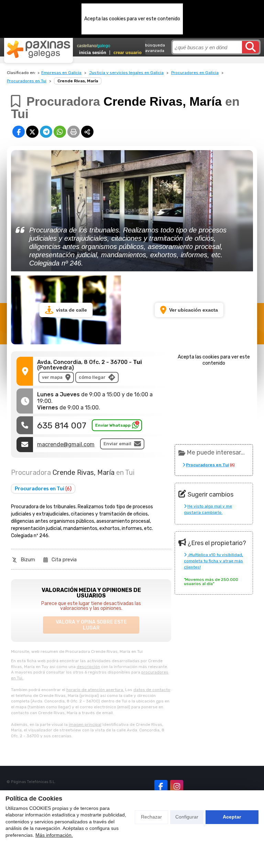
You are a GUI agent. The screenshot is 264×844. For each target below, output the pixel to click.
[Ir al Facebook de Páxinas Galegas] (160, 786)
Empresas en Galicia (61, 72)
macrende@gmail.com (66, 444)
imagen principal (85, 724)
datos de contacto (151, 689)
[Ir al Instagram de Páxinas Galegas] (176, 786)
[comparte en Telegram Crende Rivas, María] (46, 132)
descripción (88, 666)
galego (103, 45)
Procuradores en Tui (26, 81)
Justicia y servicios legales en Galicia (126, 72)
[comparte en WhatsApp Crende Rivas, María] (60, 132)
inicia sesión (92, 52)
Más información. (54, 835)
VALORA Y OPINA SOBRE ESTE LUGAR (91, 625)
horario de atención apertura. (95, 689)
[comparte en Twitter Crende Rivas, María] (32, 132)
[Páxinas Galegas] (38, 49)
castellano (86, 45)
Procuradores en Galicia (195, 72)
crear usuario (127, 52)
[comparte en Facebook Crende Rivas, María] (18, 132)
